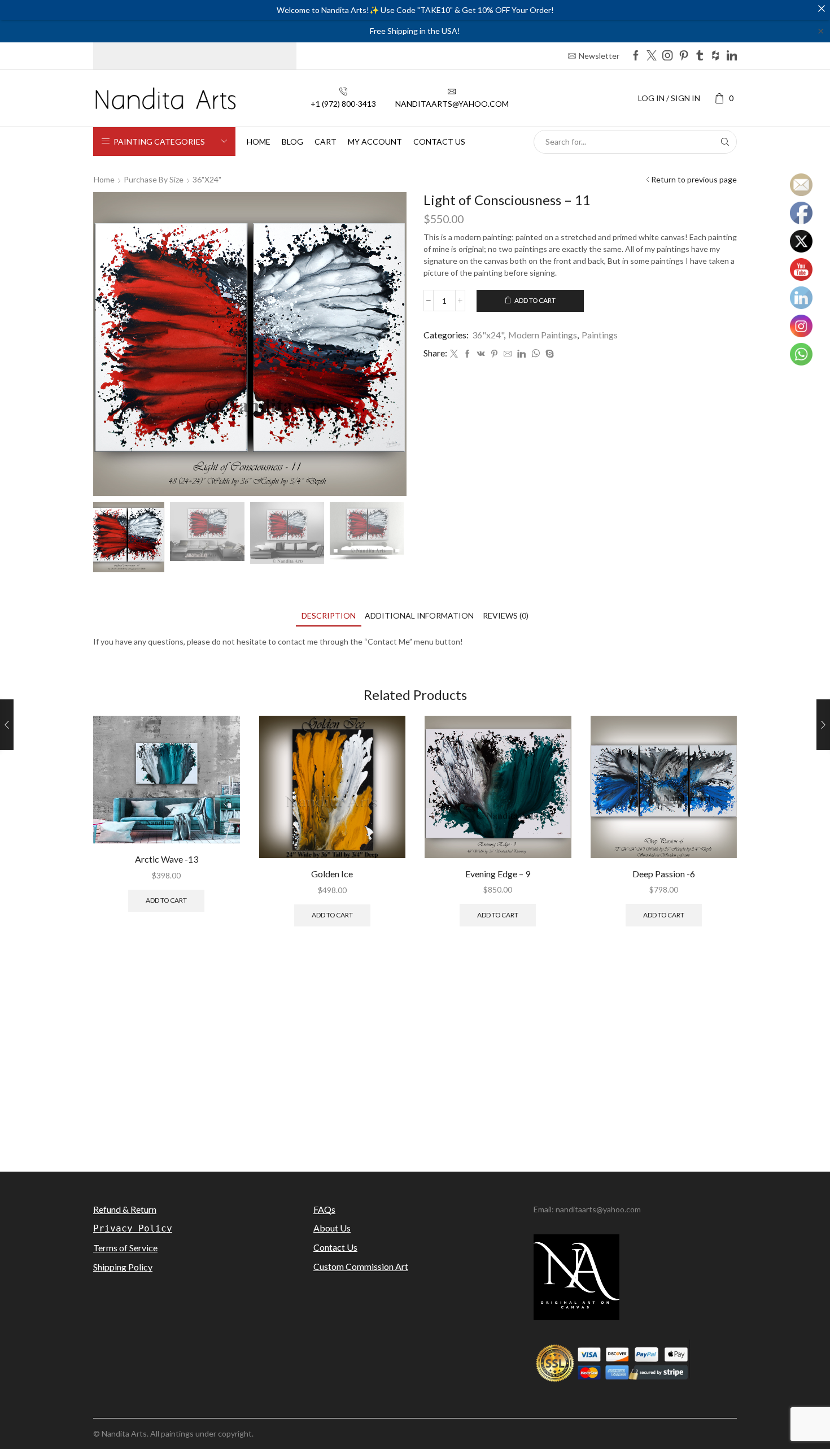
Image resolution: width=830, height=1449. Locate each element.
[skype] (548, 354)
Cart (325, 141)
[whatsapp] (535, 354)
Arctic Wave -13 (166, 859)
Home (258, 141)
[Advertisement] (415, 1061)
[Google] (715, 56)
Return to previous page (694, 179)
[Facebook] (636, 56)
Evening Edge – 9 (497, 873)
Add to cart (535, 300)
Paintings (600, 334)
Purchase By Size (154, 179)
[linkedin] (521, 354)
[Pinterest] (684, 56)
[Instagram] (667, 56)
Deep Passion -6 (663, 873)
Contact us (439, 141)
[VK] (481, 354)
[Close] (821, 8)
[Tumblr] (699, 56)
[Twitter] (651, 56)
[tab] (328, 615)
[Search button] (725, 141)
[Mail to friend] (507, 354)
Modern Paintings (542, 334)
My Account (375, 141)
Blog (292, 141)
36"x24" (207, 179)
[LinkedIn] (732, 56)
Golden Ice (332, 873)
